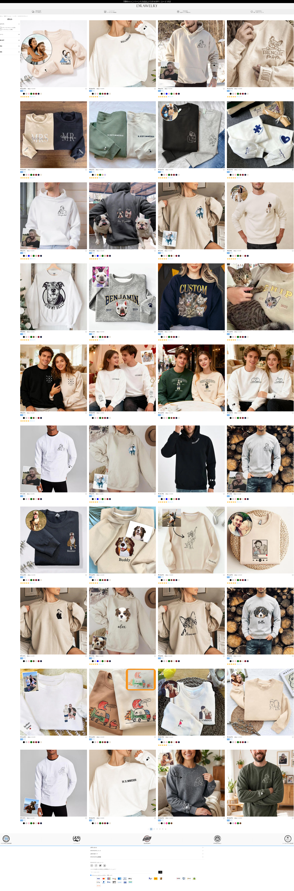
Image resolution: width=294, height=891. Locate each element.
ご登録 (160, 872)
